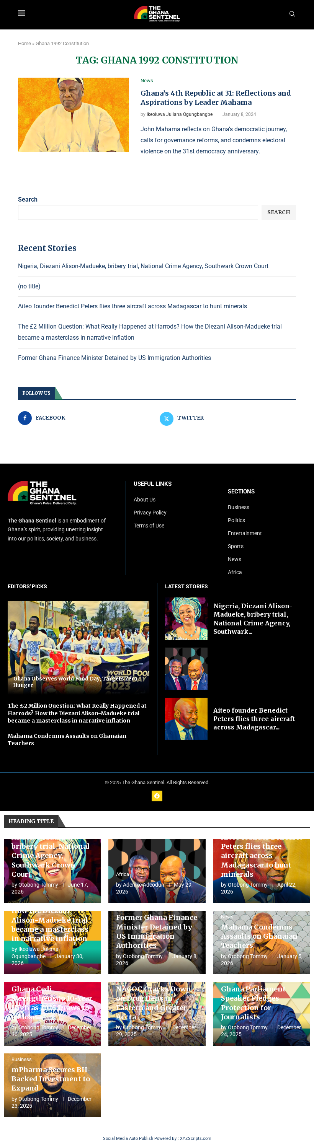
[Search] (292, 14)
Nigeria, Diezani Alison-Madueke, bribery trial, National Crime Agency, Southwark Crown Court (143, 266)
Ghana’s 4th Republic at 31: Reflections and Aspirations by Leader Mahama (216, 98)
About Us (144, 499)
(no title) (29, 286)
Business (238, 507)
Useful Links (153, 484)
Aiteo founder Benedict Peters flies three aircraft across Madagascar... (254, 718)
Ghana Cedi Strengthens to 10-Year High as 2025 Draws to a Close (51, 1003)
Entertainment (245, 533)
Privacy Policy (150, 512)
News (234, 559)
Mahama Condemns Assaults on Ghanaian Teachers (259, 936)
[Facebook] (157, 796)
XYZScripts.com (195, 1138)
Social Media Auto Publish (128, 1138)
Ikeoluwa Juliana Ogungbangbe (180, 114)
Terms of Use (149, 525)
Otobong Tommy (38, 885)
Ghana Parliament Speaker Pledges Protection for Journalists (253, 1003)
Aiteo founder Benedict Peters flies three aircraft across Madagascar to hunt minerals (132, 306)
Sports (236, 546)
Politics (236, 520)
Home (24, 43)
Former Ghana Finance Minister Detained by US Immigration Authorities (114, 357)
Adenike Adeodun (143, 885)
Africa (235, 572)
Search (28, 199)
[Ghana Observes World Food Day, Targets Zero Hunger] (78, 648)
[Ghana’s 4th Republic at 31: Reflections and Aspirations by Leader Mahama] (73, 115)
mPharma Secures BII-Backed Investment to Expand (51, 1079)
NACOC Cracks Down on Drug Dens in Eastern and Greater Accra (153, 1003)
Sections (241, 492)
